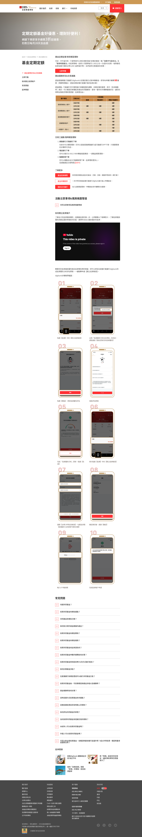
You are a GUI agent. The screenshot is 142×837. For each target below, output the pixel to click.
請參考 (77, 162)
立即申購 (62, 71)
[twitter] (104, 825)
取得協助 (117, 2)
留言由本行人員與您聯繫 (80, 801)
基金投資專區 (31, 57)
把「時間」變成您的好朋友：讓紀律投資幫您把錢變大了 (109, 758)
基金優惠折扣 (43, 57)
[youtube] (115, 825)
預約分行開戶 (63, 187)
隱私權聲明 (33, 824)
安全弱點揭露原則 (45, 824)
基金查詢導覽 (63, 175)
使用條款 (25, 824)
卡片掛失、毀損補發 (78, 813)
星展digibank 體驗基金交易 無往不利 (76, 757)
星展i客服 (75, 798)
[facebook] (98, 825)
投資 (23, 57)
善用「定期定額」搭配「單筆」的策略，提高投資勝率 (76, 769)
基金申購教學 (63, 181)
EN (102, 788)
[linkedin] (109, 825)
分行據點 (108, 2)
